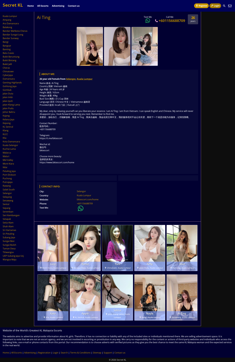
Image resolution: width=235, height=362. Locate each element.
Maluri (6, 156)
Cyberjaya (8, 75)
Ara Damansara (11, 23)
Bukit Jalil (7, 64)
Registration (44, 352)
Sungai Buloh (9, 244)
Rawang (7, 185)
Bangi (5, 41)
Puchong (7, 178)
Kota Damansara (11, 141)
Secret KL (13, 5)
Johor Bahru (9, 111)
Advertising (58, 5)
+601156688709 (172, 20)
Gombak (7, 89)
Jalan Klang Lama (11, 104)
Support (108, 352)
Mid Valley (8, 159)
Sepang (6, 207)
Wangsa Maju (9, 259)
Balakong (7, 27)
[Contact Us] (229, 5)
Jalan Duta (8, 93)
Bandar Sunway (11, 38)
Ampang (7, 19)
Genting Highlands (12, 82)
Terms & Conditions (80, 352)
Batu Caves (8, 53)
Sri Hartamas (9, 230)
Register (203, 5)
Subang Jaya (9, 237)
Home (30, 5)
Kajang (6, 115)
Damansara (9, 78)
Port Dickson (9, 174)
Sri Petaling (8, 233)
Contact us (74, 5)
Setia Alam (8, 222)
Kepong (7, 123)
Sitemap (97, 352)
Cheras (6, 67)
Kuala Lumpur (84, 78)
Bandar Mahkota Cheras (15, 30)
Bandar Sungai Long (13, 34)
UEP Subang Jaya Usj (13, 255)
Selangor (71, 78)
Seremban (8, 211)
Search (64, 352)
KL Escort (45, 167)
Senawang (8, 200)
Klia (4, 137)
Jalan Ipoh (8, 101)
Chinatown (8, 71)
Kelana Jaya (8, 119)
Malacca (7, 152)
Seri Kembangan (11, 215)
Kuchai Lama (9, 148)
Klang (5, 130)
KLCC (5, 134)
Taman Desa (9, 248)
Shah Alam (8, 226)
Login (217, 5)
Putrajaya (8, 182)
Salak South (9, 189)
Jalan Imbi (8, 97)
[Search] (224, 5)
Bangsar (7, 45)
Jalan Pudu (8, 108)
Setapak (7, 218)
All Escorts (42, 5)
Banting (7, 49)
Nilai (5, 167)
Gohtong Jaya (9, 86)
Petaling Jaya (9, 171)
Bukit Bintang (9, 60)
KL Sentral (8, 126)
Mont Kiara (8, 163)
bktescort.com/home (87, 199)
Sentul (6, 204)
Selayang (7, 196)
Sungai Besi (8, 241)
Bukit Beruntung (11, 56)
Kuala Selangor (10, 145)
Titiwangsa (8, 252)
